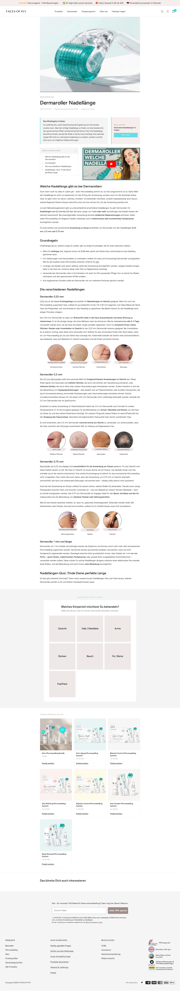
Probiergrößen (11, 958)
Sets (7, 954)
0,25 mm (44, 301)
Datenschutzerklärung (110, 954)
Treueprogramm (88, 11)
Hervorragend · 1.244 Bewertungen (43, 3)
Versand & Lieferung (59, 967)
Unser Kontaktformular (60, 956)
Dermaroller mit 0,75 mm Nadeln (54, 466)
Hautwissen (72, 11)
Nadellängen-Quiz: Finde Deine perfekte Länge (58, 171)
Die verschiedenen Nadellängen (58, 166)
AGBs (103, 946)
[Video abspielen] (111, 164)
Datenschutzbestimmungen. (94, 922)
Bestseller (9, 946)
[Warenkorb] (173, 11)
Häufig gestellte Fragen (60, 946)
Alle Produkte (11, 967)
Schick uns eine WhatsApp (62, 951)
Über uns (104, 11)
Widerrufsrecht (108, 958)
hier (97, 262)
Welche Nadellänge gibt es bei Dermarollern (57, 158)
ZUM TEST (126, 135)
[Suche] (162, 11)
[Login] (168, 11)
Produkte (59, 11)
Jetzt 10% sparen (118, 910)
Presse (53, 973)
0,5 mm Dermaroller (52, 379)
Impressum (106, 950)
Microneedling (47, 97)
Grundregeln (50, 163)
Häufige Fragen (118, 11)
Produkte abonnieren (59, 962)
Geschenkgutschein (13, 962)
